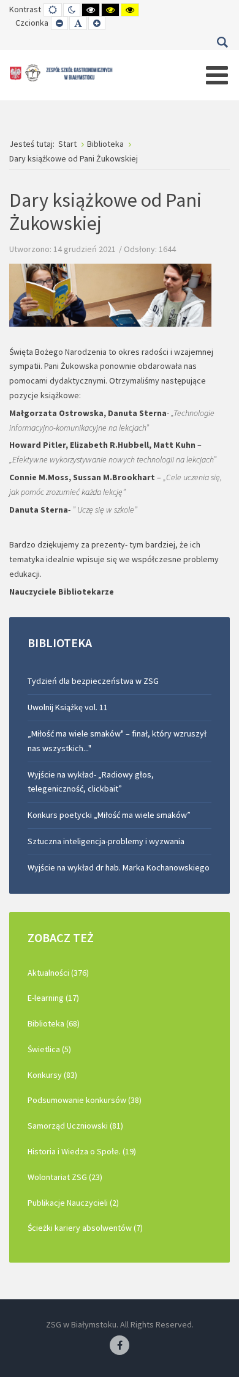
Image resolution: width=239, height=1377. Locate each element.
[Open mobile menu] (217, 75)
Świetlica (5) (49, 1049)
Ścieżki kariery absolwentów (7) (85, 1227)
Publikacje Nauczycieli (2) (73, 1202)
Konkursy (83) (52, 1074)
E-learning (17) (53, 997)
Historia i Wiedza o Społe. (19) (82, 1151)
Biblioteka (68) (54, 1023)
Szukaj (222, 42)
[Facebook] (119, 1345)
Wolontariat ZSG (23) (65, 1176)
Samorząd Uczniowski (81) (75, 1125)
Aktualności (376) (58, 972)
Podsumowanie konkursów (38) (85, 1099)
